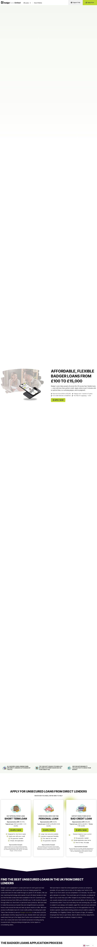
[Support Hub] (71, 2)
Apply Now (91, 2)
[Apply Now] (86, 2)
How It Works (38, 3)
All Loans (26, 3)
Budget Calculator (26, 912)
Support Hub (76, 2)
